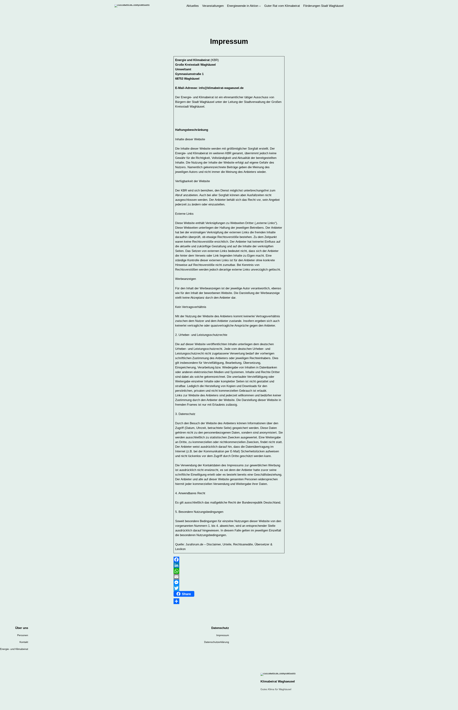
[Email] (229, 577)
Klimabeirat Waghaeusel (277, 681)
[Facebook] (229, 559)
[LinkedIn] (229, 565)
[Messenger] (229, 582)
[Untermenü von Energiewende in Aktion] (260, 6)
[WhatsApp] (229, 571)
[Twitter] (229, 588)
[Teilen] (229, 601)
